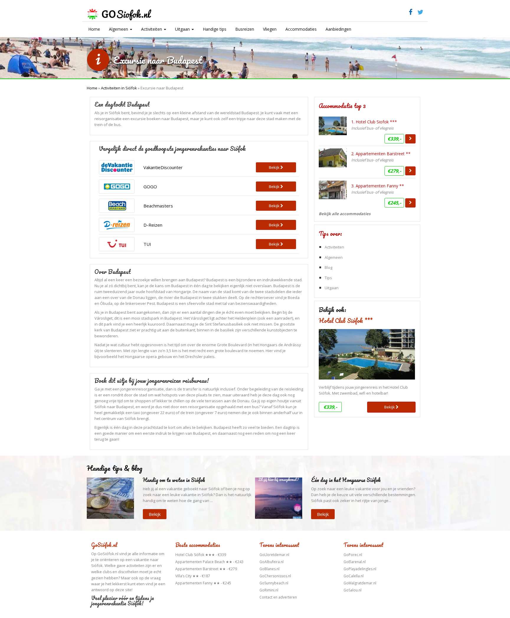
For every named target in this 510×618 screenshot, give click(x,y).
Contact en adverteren (278, 597)
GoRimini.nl (268, 590)
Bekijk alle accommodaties (344, 213)
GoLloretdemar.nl (274, 554)
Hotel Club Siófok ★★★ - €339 (200, 554)
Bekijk (390, 407)
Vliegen (270, 29)
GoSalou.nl (353, 590)
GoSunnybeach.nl (273, 583)
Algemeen (119, 29)
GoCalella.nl (354, 575)
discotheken (128, 571)
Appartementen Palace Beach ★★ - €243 (209, 561)
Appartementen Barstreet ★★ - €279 (206, 568)
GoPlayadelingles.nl (360, 568)
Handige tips (214, 29)
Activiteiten (152, 29)
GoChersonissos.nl (275, 575)
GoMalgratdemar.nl (360, 583)
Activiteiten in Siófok (119, 88)
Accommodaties (301, 29)
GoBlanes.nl (269, 568)
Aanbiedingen (338, 29)
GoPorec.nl (353, 554)
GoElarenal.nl (355, 561)
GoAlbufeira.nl (271, 561)
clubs (107, 571)
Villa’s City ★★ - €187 (192, 575)
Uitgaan (183, 29)
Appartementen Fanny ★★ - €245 (203, 583)
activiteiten (135, 565)
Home (94, 29)
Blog (328, 267)
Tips (328, 277)
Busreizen (244, 29)
